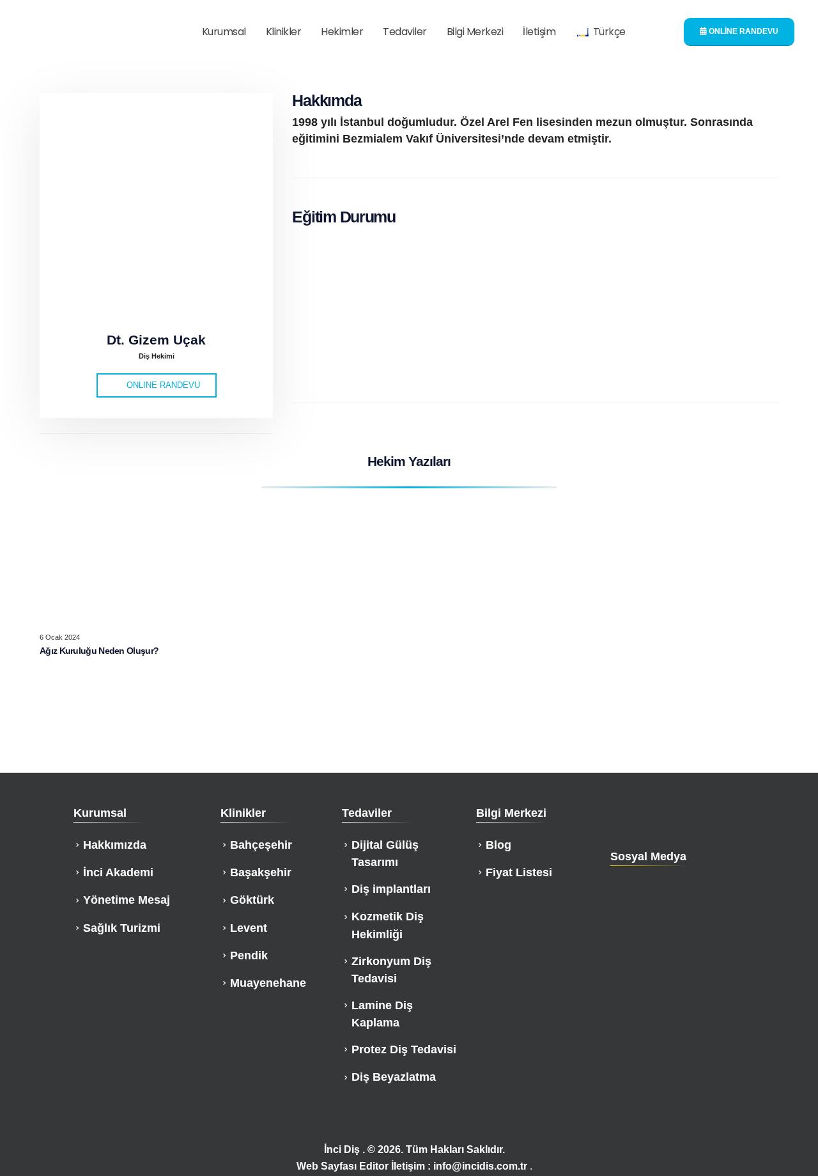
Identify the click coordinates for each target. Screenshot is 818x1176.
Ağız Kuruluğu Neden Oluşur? (99, 651)
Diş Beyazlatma (393, 1077)
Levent (248, 928)
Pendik (249, 955)
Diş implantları (391, 889)
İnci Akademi (118, 872)
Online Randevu (742, 31)
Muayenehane (268, 983)
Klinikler (284, 31)
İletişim (539, 31)
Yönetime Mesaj (126, 900)
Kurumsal (224, 31)
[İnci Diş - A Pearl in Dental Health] (96, 32)
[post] (125, 558)
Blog (498, 845)
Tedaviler (405, 31)
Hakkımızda (114, 845)
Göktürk (252, 900)
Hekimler (342, 31)
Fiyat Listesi (519, 872)
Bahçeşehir (261, 845)
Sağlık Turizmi (121, 928)
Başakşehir (260, 872)
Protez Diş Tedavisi (403, 1049)
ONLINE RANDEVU (162, 385)
